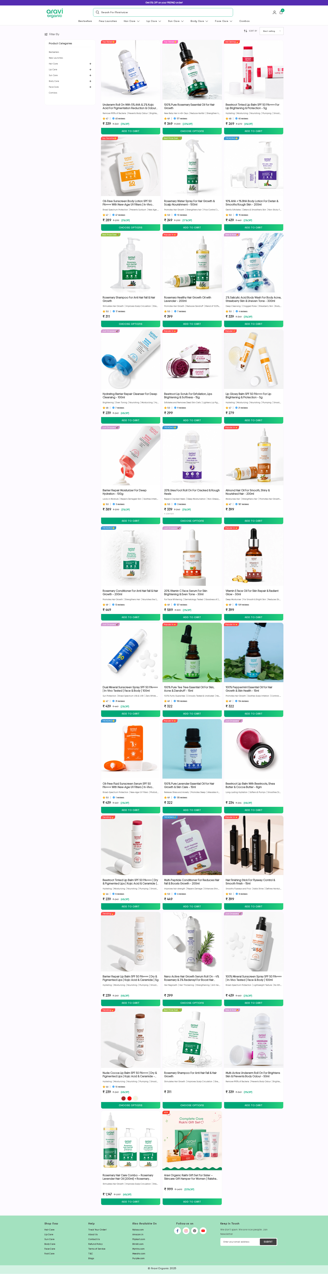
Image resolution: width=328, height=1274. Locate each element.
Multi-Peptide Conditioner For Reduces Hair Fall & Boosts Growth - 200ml (191, 881)
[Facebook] (177, 1230)
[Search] (96, 12)
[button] (70, 64)
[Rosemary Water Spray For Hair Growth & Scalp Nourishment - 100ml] (192, 166)
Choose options (192, 131)
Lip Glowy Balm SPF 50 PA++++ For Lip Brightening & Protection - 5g (248, 395)
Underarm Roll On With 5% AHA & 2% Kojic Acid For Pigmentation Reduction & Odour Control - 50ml (129, 106)
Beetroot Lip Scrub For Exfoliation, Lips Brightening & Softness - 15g (188, 395)
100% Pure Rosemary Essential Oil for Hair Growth (189, 106)
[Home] (54, 13)
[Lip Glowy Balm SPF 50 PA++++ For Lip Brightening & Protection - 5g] (253, 359)
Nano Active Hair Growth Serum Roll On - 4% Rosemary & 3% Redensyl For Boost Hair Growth (191, 978)
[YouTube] (203, 1230)
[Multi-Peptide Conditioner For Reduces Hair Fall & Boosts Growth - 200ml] (192, 845)
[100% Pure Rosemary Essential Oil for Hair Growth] (192, 70)
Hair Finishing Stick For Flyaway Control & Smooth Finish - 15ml (250, 881)
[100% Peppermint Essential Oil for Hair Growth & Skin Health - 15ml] (253, 652)
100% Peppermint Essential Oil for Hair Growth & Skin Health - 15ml (249, 689)
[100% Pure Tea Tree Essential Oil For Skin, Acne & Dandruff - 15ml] (192, 652)
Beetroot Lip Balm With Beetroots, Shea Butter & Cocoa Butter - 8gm (250, 785)
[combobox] (166, 12)
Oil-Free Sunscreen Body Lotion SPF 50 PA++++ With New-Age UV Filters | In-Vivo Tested (127, 202)
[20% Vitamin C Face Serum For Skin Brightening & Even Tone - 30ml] (192, 556)
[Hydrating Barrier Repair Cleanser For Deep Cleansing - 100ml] (130, 359)
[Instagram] (186, 1230)
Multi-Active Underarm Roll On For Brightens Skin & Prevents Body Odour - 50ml (253, 1074)
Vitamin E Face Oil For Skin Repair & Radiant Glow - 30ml (252, 592)
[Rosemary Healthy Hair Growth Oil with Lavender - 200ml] (192, 262)
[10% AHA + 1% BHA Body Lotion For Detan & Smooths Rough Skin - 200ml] (253, 166)
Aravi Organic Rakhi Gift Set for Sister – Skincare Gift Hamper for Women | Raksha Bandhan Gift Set (190, 1177)
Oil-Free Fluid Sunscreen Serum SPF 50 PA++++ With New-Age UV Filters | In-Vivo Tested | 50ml (127, 785)
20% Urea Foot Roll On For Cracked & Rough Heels (192, 492)
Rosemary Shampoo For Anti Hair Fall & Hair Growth (129, 299)
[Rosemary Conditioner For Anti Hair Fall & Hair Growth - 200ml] (130, 556)
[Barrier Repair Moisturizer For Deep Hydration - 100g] (130, 455)
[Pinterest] (194, 1230)
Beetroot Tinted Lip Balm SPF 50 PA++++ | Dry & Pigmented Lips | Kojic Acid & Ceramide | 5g (130, 881)
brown (123, 1098)
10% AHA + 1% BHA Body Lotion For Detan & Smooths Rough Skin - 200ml (252, 202)
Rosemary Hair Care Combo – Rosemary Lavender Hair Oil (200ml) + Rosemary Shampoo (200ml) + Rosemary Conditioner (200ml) (129, 1177)
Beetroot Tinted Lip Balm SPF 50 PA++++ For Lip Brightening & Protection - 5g (252, 106)
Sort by (253, 31)
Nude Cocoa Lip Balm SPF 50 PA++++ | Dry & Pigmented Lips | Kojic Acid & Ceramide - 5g (130, 1074)
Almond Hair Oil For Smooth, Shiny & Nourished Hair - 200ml (248, 492)
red (129, 1098)
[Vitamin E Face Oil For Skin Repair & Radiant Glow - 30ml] (253, 556)
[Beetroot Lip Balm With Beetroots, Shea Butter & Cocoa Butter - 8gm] (253, 749)
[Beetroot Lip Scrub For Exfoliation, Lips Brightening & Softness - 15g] (192, 359)
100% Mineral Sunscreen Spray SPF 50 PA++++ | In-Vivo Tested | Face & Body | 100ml (254, 978)
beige (135, 1098)
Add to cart (131, 131)
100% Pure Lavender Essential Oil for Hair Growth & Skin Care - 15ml (189, 785)
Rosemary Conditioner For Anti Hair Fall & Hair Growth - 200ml (130, 592)
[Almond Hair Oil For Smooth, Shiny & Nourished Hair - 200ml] (253, 455)
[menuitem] (70, 52)
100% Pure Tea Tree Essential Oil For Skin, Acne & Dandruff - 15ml (189, 689)
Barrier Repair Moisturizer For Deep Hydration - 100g (125, 492)
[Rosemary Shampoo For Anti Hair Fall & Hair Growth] (130, 262)
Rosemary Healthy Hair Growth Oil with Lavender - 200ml (187, 299)
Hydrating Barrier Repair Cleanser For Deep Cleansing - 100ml (130, 395)
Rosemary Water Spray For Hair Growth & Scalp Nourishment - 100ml (189, 202)
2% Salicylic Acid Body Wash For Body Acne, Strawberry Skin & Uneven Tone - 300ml (253, 299)
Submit (268, 1241)
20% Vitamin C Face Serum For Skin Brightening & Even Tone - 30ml (185, 592)
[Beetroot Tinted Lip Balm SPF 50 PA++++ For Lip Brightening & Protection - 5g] (253, 70)
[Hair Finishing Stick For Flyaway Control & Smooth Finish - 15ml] (253, 845)
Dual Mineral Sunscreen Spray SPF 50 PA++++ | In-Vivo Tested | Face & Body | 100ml (130, 689)
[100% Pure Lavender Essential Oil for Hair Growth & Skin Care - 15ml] (192, 749)
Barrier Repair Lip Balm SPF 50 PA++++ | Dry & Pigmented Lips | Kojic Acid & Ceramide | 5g (131, 978)
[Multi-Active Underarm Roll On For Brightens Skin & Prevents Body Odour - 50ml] (253, 1038)
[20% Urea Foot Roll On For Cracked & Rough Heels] (192, 455)
